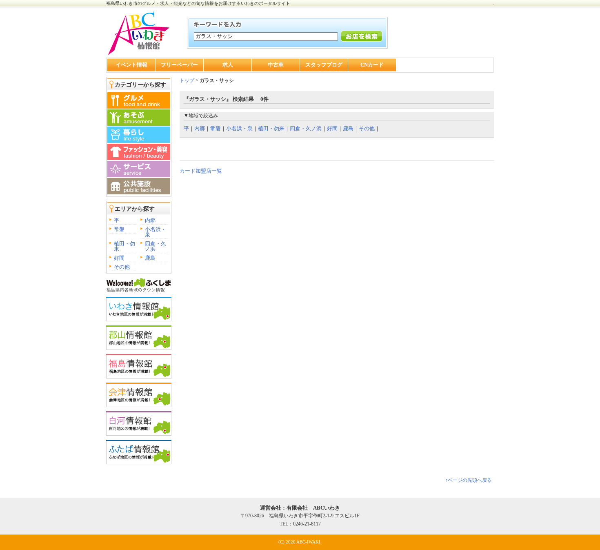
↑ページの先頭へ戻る (468, 480)
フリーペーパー (179, 65)
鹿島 (150, 258)
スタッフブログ (323, 65)
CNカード (372, 65)
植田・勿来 (124, 246)
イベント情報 (131, 65)
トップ (187, 80)
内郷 (150, 220)
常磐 (119, 229)
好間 (119, 258)
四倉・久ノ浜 (155, 246)
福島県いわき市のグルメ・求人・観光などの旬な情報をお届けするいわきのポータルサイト (198, 3)
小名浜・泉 (155, 232)
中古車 (276, 65)
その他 (122, 267)
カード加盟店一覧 (201, 171)
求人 (227, 65)
